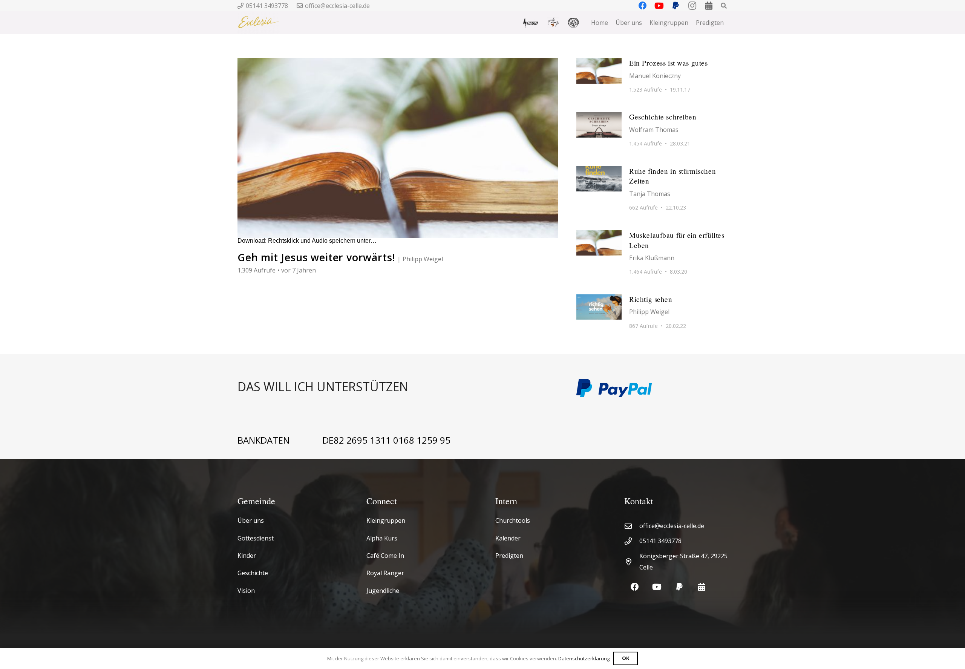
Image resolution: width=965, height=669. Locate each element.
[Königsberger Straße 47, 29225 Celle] (631, 561)
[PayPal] (679, 587)
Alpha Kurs (381, 538)
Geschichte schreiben (663, 116)
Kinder (246, 555)
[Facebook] (634, 587)
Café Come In (385, 555)
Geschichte (252, 573)
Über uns (250, 520)
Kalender (508, 538)
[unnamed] (573, 23)
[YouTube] (656, 587)
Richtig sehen (650, 299)
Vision (246, 590)
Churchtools (512, 520)
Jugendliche (382, 590)
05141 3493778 (660, 541)
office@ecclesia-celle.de (671, 526)
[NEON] (530, 22)
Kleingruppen (385, 520)
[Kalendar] (701, 587)
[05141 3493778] (631, 541)
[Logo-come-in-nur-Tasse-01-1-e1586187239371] (553, 22)
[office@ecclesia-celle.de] (631, 526)
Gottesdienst (255, 538)
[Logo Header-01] (258, 22)
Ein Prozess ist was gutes (668, 62)
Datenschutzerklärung (584, 658)
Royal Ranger (385, 573)
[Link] (397, 388)
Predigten (509, 555)
